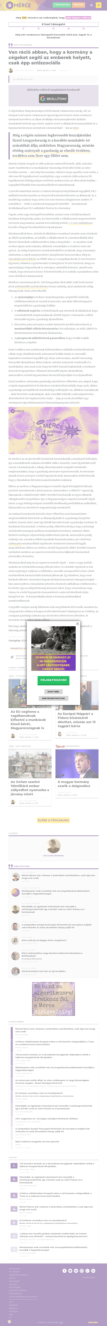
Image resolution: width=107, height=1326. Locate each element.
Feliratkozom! (53, 680)
